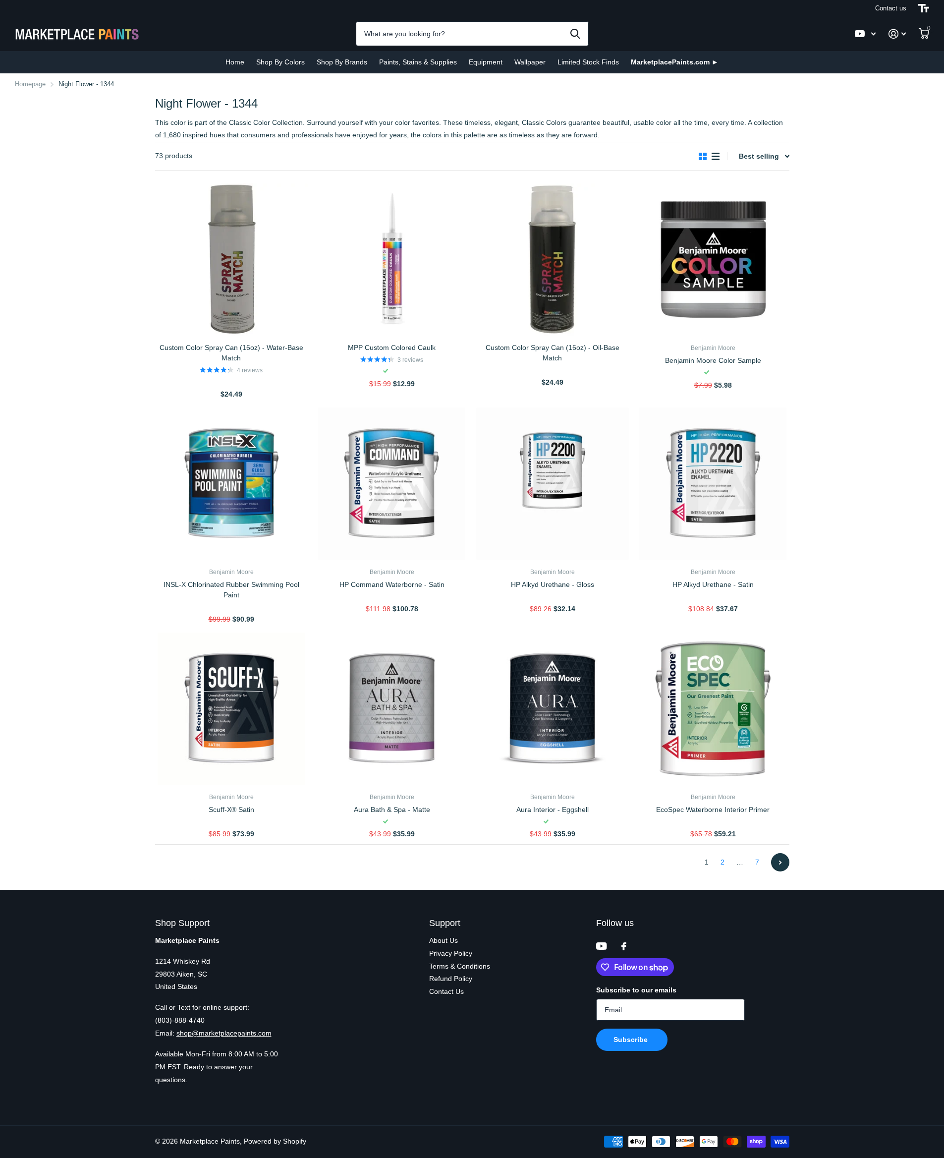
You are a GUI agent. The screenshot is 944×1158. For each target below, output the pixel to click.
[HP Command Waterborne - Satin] (392, 483)
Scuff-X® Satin (231, 809)
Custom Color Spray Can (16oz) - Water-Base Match (231, 353)
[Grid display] (703, 156)
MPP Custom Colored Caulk (392, 347)
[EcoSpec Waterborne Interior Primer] (713, 709)
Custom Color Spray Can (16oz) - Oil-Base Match (552, 353)
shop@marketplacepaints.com (224, 1033)
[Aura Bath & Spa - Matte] (392, 709)
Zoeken (575, 33)
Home (234, 62)
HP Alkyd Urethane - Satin (713, 584)
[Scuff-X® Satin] (231, 709)
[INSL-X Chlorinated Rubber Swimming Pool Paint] (231, 483)
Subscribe (631, 1039)
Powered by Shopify (275, 1141)
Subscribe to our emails (636, 990)
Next (780, 862)
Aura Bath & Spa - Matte (392, 809)
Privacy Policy (450, 953)
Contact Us (446, 991)
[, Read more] (865, 34)
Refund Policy (450, 979)
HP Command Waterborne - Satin (391, 584)
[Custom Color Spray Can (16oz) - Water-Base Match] (231, 259)
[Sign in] (897, 34)
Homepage (30, 84)
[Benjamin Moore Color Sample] (713, 259)
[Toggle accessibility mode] (923, 8)
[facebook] (623, 946)
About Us (443, 940)
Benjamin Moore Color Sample (713, 360)
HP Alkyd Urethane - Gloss (552, 584)
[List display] (716, 156)
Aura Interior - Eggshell (552, 809)
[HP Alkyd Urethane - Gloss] (552, 483)
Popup (232, 381)
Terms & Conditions (459, 966)
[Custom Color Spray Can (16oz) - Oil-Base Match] (552, 259)
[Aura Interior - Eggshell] (552, 709)
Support (444, 923)
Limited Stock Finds (588, 62)
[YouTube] (601, 946)
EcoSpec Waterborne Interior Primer (713, 809)
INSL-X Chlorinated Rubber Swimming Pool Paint (231, 589)
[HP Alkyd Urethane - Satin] (713, 483)
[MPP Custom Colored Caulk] (392, 259)
